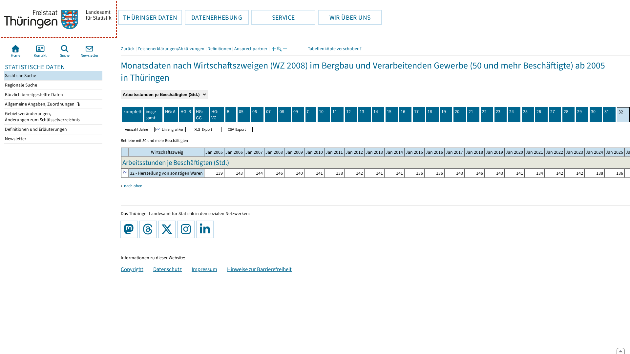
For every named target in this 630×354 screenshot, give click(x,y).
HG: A (170, 111)
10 (321, 111)
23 (498, 111)
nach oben (133, 185)
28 (566, 111)
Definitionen (219, 49)
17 (416, 111)
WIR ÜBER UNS (344, 17)
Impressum (204, 269)
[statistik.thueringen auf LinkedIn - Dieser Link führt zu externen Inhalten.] (206, 229)
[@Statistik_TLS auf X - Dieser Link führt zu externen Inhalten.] (168, 229)
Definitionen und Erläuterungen (35, 129)
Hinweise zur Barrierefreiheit (259, 269)
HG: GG (199, 114)
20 (457, 111)
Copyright (132, 269)
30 (593, 111)
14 (375, 111)
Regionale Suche (20, 85)
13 (362, 111)
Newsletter (15, 139)
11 (334, 111)
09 (295, 111)
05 (241, 111)
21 (471, 111)
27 (552, 111)
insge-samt (151, 114)
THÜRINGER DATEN (147, 17)
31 (606, 111)
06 (254, 111)
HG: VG (214, 114)
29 (579, 111)
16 (403, 111)
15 (389, 111)
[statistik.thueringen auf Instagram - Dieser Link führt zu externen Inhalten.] (187, 229)
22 (484, 111)
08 (282, 111)
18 (430, 111)
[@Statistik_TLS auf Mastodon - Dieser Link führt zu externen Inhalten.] (130, 229)
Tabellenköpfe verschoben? (335, 49)
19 (443, 111)
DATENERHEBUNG (213, 17)
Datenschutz (167, 269)
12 (348, 111)
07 (268, 111)
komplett (132, 111)
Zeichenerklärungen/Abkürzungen (170, 49)
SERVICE (273, 17)
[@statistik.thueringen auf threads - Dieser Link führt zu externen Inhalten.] (149, 229)
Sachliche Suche (20, 75)
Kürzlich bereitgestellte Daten (33, 94)
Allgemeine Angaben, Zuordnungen (40, 104)
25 (525, 111)
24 (511, 111)
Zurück (128, 49)
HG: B (185, 111)
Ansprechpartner (250, 49)
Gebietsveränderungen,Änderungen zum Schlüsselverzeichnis (42, 116)
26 (538, 111)
